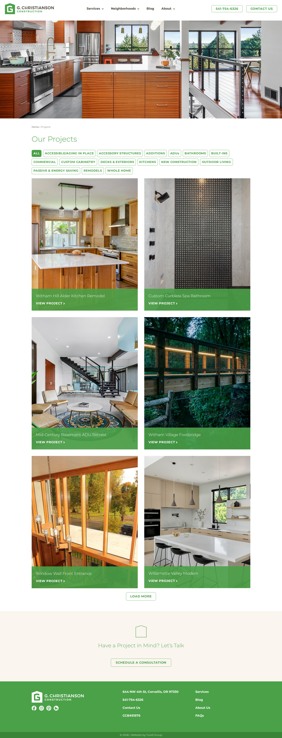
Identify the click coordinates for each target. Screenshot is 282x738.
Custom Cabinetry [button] (78, 162)
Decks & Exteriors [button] (117, 162)
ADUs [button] (174, 153)
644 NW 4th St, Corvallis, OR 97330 (151, 692)
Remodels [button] (93, 170)
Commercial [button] (44, 162)
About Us (202, 708)
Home (35, 126)
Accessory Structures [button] (120, 153)
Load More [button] (141, 596)
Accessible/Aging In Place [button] (69, 153)
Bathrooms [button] (195, 153)
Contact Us (131, 708)
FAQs (199, 715)
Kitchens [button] (147, 162)
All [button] (36, 153)
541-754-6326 (133, 700)
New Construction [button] (179, 162)
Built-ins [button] (219, 153)
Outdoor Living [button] (216, 162)
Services (202, 692)
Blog (199, 700)
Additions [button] (155, 153)
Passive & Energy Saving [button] (55, 170)
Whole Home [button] (119, 170)
